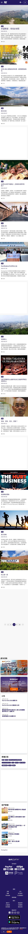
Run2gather (4, 850)
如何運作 (20, 893)
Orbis (13, 762)
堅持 (3, 760)
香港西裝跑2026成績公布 (9, 716)
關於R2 (8, 903)
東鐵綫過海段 (4, 765)
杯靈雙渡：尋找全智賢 (10, 28)
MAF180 (16, 762)
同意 (9, 931)
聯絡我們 (20, 903)
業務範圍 (14, 897)
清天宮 (6, 760)
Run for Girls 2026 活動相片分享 (10, 705)
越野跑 (14, 765)
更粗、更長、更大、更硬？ (9, 421)
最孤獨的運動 (5, 494)
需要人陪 (4, 226)
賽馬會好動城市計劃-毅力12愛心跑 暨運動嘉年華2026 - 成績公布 (13, 710)
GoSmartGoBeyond (6, 762)
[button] (26, 668)
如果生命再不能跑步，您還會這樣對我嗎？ (12, 185)
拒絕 (3, 931)
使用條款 (8, 907)
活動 (8, 891)
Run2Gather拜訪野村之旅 (9, 266)
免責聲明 (20, 905)
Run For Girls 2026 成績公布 (9, 700)
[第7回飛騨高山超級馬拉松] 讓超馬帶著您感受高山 (14, 380)
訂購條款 (8, 905)
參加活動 (14, 689)
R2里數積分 (20, 895)
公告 (20, 891)
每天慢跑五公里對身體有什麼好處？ (16, 817)
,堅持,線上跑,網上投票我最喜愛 (15, 760)
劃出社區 (4, 111)
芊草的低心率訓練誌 (13, 834)
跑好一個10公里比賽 (13, 841)
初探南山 (4, 339)
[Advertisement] (14, 142)
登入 (25, 2)
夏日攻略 (4, 534)
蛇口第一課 (4, 575)
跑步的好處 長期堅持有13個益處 (17, 809)
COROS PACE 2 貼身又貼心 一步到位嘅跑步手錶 (16, 826)
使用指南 (8, 895)
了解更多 (21, 929)
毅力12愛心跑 (22, 762)
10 (19, 624)
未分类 (10, 765)
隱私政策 (20, 907)
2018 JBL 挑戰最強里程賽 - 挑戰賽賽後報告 (14, 70)
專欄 (2, 26)
